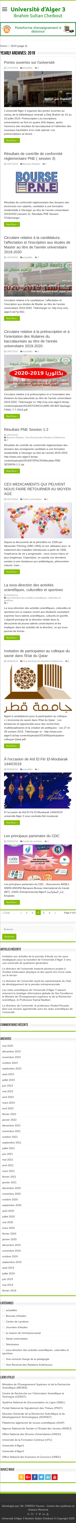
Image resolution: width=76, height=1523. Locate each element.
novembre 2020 (11, 1193)
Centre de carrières (32, 841)
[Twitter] (41, 1477)
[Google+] (28, 1477)
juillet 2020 (8, 1216)
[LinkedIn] (48, 1477)
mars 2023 (8, 1102)
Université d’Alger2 (13, 1451)
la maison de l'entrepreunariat (23, 1332)
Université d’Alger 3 (38, 9)
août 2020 (8, 1210)
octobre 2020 (10, 1199)
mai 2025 (7, 1045)
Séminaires (12, 1344)
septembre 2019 (11, 1262)
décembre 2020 (11, 1188)
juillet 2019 (8, 1273)
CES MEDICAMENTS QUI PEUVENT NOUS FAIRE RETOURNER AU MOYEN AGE (37, 489)
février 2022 (9, 1114)
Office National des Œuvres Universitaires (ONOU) (31, 1434)
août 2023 (8, 1074)
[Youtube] (55, 1477)
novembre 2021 (11, 1131)
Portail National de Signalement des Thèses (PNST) (32, 1408)
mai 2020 (7, 1222)
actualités (27, 68)
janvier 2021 (9, 1182)
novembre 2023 (11, 1057)
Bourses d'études (31, 164)
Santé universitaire (32, 499)
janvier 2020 (9, 1239)
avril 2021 (8, 1165)
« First (6, 912)
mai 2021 (7, 1159)
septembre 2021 (11, 1142)
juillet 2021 (8, 1148)
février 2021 (9, 1176)
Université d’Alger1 (13, 1445)
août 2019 (8, 1267)
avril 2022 (8, 1108)
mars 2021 (8, 1171)
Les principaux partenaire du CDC (31, 836)
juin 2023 (7, 1085)
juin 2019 (7, 1279)
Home (3, 45)
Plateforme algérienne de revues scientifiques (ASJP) (33, 1422)
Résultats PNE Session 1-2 (26, 429)
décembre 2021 (11, 1125)
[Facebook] (35, 1477)
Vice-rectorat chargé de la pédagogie (27, 1359)
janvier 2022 (9, 1119)
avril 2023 (8, 1097)
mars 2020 (8, 1227)
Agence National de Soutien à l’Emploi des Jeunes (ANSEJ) (37, 1428)
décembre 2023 (11, 1051)
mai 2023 (7, 1091)
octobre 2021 (10, 1136)
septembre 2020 (11, 1205)
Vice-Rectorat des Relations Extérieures (45, 437)
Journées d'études (16, 1327)
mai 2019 (7, 1284)
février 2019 (9, 1290)
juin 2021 (7, 1153)
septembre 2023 (11, 1068)
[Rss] (21, 1477)
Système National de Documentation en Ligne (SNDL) (33, 1402)
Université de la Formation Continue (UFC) (27, 1439)
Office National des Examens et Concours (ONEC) (31, 1456)
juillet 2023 (8, 1079)
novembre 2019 (11, 1250)
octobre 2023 (10, 1062)
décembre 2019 (11, 1245)
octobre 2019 (10, 1256)
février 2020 (9, 1233)
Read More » (12, 140)
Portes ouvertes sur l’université (29, 62)
